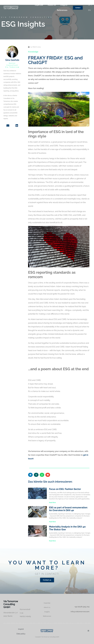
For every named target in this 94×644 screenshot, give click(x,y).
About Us (52, 5)
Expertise (39, 5)
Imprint (21, 629)
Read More (52, 502)
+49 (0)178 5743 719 (81, 607)
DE (89, 5)
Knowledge (33, 52)
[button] (30, 475)
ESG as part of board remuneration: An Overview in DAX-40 (68, 509)
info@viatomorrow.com (80, 612)
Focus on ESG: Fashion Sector (65, 489)
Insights (63, 5)
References (62, 10)
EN (89, 10)
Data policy (21, 634)
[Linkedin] (88, 631)
